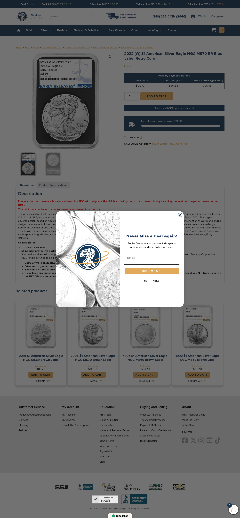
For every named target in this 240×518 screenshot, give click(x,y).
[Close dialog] (180, 215)
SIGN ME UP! (151, 271)
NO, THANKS (152, 281)
